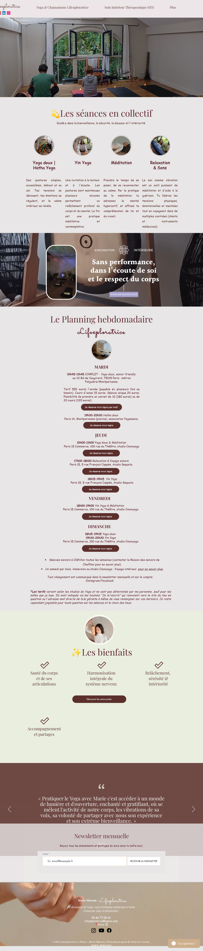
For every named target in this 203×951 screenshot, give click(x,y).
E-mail (45, 854)
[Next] (193, 809)
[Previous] (9, 809)
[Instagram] (8, 13)
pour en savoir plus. (150, 569)
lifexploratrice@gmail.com (101, 921)
